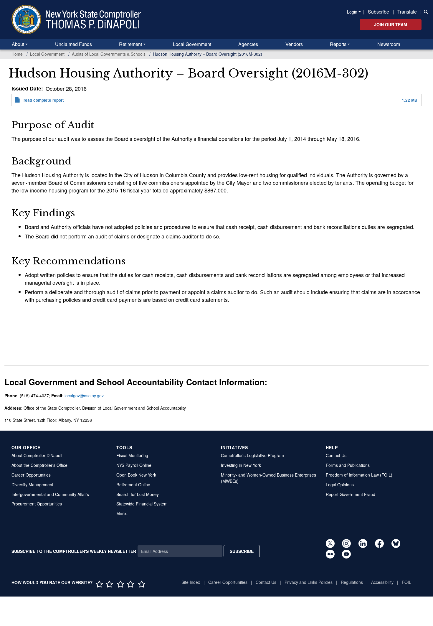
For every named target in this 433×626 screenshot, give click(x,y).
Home (17, 54)
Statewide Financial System (142, 504)
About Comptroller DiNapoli (36, 455)
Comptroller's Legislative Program (252, 455)
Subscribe (378, 11)
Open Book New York (136, 475)
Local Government (192, 44)
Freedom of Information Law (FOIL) (359, 475)
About (18, 44)
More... (123, 513)
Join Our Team (390, 24)
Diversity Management (32, 484)
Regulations (352, 582)
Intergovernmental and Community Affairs (50, 494)
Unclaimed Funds (73, 44)
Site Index (190, 582)
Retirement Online (133, 484)
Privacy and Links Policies (309, 582)
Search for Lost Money (137, 494)
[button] (425, 11)
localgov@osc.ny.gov (84, 395)
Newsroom (388, 44)
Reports (338, 44)
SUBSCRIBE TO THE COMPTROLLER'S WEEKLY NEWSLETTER (73, 551)
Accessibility (382, 582)
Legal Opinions (340, 484)
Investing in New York (241, 465)
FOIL (406, 582)
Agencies (248, 44)
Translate (407, 11)
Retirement (130, 44)
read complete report (44, 100)
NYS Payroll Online (133, 465)
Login (352, 12)
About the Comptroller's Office (39, 465)
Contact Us (336, 455)
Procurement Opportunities (36, 504)
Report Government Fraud (350, 494)
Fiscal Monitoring (132, 455)
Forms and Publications (348, 465)
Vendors (294, 44)
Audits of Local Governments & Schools (109, 54)
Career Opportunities (31, 475)
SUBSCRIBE (242, 551)
